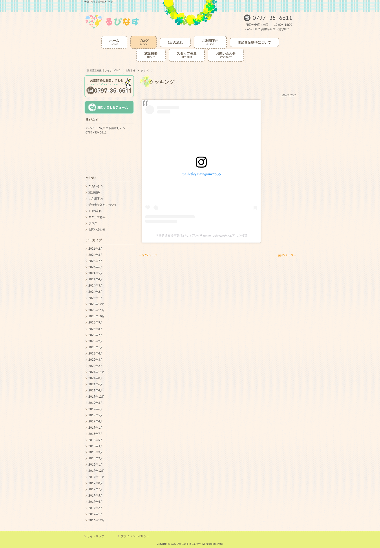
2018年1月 (95, 464)
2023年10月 (96, 316)
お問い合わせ (97, 229)
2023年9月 (95, 322)
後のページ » (287, 255)
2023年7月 (95, 335)
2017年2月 (95, 508)
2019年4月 (95, 421)
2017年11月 (96, 477)
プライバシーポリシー (135, 536)
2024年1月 (95, 298)
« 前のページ (148, 255)
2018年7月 (95, 433)
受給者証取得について (102, 204)
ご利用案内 (95, 198)
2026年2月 (95, 248)
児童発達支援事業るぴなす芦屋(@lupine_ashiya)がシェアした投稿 (201, 235)
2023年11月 (96, 310)
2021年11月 (96, 372)
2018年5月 (95, 440)
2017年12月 (96, 470)
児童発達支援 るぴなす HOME (103, 70)
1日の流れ (95, 211)
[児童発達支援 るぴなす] (112, 28)
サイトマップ (95, 536)
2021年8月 (95, 378)
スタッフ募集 (97, 217)
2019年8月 (95, 402)
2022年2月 (95, 365)
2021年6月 (95, 384)
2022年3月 (95, 359)
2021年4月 (95, 390)
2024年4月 (95, 279)
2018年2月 (95, 458)
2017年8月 (95, 483)
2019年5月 (95, 415)
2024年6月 (95, 267)
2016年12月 (96, 520)
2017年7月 (95, 489)
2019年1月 (95, 427)
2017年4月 (95, 501)
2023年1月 (95, 347)
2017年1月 (95, 514)
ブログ (92, 223)
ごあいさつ (95, 186)
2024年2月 (95, 291)
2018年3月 (95, 452)
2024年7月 (95, 261)
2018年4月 (95, 446)
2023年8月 (95, 329)
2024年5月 (95, 273)
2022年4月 (95, 353)
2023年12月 (96, 304)
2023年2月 (95, 341)
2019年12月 (96, 396)
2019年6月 (95, 409)
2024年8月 (95, 254)
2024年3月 (95, 285)
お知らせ (130, 70)
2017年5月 (95, 495)
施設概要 (94, 192)
